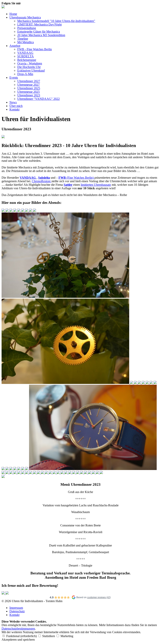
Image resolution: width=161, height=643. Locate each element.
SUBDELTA (25, 56)
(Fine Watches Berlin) (76, 177)
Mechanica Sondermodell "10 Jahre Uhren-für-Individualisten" (56, 21)
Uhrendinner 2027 (28, 81)
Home (13, 14)
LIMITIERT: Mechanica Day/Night (39, 24)
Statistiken (48, 636)
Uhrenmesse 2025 (28, 91)
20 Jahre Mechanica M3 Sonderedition (41, 35)
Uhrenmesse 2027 (28, 84)
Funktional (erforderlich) (21, 636)
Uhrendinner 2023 (28, 95)
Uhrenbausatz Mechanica (25, 17)
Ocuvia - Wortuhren (29, 63)
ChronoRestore (41, 181)
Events (13, 77)
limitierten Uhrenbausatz (96, 184)
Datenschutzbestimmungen (18, 628)
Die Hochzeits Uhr (29, 67)
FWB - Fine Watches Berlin (34, 49)
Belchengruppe (26, 60)
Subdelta (44, 177)
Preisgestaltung (26, 28)
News (13, 102)
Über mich (16, 106)
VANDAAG (25, 52)
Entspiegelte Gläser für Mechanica (38, 31)
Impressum (16, 607)
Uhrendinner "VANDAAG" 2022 (38, 98)
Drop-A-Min (25, 74)
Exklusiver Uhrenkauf (31, 70)
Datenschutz (17, 611)
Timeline (22, 38)
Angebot (14, 45)
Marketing (66, 636)
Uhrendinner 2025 (28, 88)
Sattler (68, 184)
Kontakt (14, 109)
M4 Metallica (25, 42)
